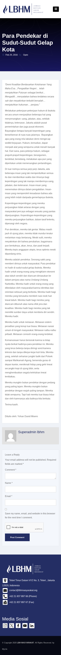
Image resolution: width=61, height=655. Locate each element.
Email (8, 496)
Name (8, 483)
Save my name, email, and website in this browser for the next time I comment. (30, 515)
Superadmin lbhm (31, 432)
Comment (10, 470)
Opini (25, 55)
